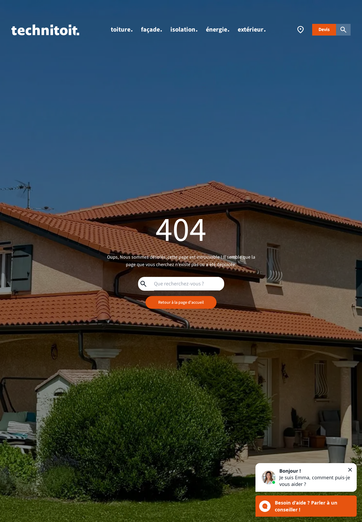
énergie (216, 29)
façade (150, 29)
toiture (120, 29)
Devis (324, 29)
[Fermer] (350, 470)
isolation (182, 29)
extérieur (250, 29)
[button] (306, 477)
